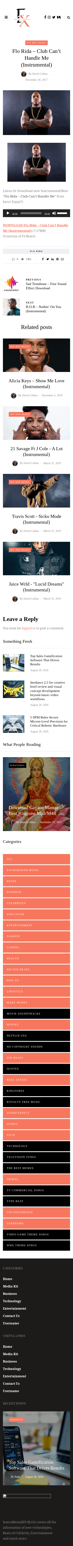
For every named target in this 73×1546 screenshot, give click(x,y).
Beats (12, 881)
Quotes (13, 1068)
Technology (17, 1146)
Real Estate (17, 1079)
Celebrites (16, 903)
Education (16, 914)
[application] (36, 213)
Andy (17, 1476)
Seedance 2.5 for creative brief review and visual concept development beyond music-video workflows (47, 691)
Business (14, 892)
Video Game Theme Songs (28, 1234)
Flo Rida (36, 251)
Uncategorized (20, 1212)
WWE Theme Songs (22, 1245)
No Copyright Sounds (25, 1046)
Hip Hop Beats (36, 43)
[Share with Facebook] (42, 259)
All (10, 859)
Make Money (17, 1002)
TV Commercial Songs (25, 1190)
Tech (11, 1135)
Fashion (13, 936)
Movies (13, 1024)
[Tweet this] (47, 259)
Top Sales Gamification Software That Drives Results (46, 660)
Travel (13, 1179)
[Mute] (54, 213)
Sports (12, 1123)
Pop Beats (15, 1057)
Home (7, 1279)
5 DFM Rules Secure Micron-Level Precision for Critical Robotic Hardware (49, 722)
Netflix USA (17, 1035)
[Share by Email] (62, 259)
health (13, 958)
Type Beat (15, 1201)
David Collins (39, 74)
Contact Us (11, 1316)
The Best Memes (20, 1168)
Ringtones (17, 765)
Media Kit (10, 1286)
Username (15, 1223)
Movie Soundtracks (23, 1013)
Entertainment (20, 925)
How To (13, 980)
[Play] (8, 213)
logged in (28, 628)
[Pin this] (57, 259)
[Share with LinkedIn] (52, 259)
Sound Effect (18, 1112)
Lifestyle (15, 991)
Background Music (23, 870)
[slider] (62, 212)
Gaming (13, 947)
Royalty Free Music (24, 1102)
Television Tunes (21, 1157)
